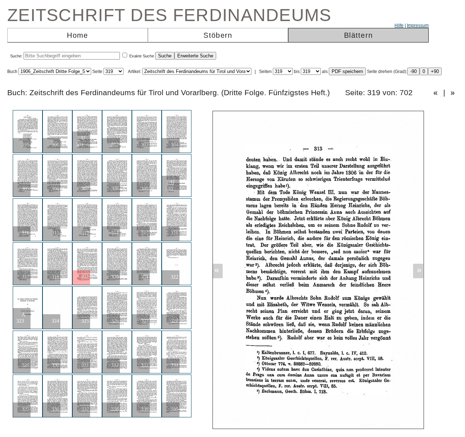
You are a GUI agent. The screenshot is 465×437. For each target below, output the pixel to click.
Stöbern (217, 35)
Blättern (358, 35)
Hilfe (399, 25)
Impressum (418, 25)
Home (77, 35)
